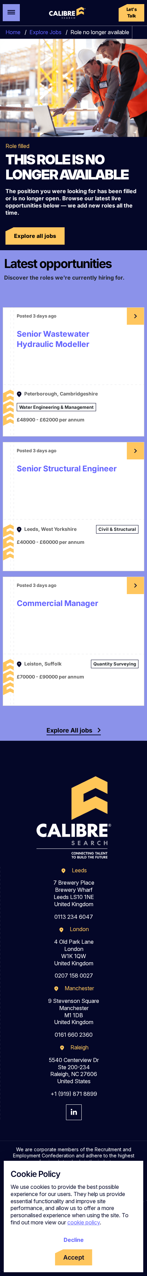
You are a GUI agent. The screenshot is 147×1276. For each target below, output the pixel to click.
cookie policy (83, 1222)
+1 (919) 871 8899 (74, 1093)
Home (13, 32)
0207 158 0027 (74, 975)
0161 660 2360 (74, 1034)
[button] (131, 13)
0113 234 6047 (73, 916)
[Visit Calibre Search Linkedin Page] (74, 1112)
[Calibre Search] (66, 13)
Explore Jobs (45, 32)
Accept (73, 1257)
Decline (74, 1239)
